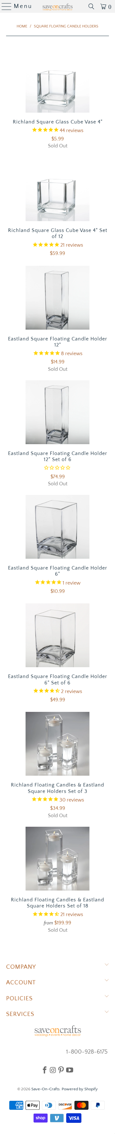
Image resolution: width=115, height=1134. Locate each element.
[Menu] (4, 6)
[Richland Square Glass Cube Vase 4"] (57, 81)
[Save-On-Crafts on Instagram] (53, 1069)
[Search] (91, 6)
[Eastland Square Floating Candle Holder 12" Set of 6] (57, 412)
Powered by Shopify (80, 1089)
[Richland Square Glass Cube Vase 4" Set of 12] (57, 189)
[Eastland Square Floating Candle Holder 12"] (57, 298)
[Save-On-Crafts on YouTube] (69, 1069)
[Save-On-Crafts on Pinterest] (61, 1069)
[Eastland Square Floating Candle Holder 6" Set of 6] (57, 635)
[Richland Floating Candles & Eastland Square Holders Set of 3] (57, 744)
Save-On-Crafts (45, 1089)
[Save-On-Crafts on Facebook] (44, 1069)
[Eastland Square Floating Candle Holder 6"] (57, 527)
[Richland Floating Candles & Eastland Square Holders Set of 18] (57, 859)
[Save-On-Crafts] (57, 6)
